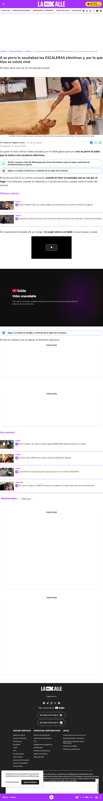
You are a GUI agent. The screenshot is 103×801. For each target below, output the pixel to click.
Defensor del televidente (43, 738)
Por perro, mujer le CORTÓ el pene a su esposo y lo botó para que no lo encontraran (56, 485)
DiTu (14, 751)
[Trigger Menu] (3, 4)
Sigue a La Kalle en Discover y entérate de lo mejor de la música (38, 170)
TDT (35, 741)
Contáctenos (38, 747)
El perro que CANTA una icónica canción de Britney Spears (45, 457)
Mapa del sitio (39, 757)
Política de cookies (70, 746)
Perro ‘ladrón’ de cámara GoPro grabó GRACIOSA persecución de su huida (52, 444)
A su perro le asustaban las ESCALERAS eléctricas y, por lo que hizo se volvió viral (65, 51)
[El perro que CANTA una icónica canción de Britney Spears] (7, 458)
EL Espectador (18, 754)
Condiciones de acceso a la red (74, 735)
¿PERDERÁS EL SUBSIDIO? (43, 11)
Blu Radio (16, 744)
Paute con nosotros (41, 754)
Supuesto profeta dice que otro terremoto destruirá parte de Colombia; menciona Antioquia (60, 218)
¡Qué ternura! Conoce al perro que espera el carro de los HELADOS (49, 471)
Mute (77, 797)
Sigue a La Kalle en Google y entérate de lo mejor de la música (37, 332)
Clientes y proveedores (42, 751)
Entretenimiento (15, 51)
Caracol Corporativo (20, 763)
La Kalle (3, 51)
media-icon (51, 797)
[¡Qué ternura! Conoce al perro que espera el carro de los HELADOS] (7, 472)
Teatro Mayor (18, 757)
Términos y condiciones (71, 749)
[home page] (51, 4)
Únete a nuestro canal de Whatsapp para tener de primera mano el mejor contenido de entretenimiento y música (49, 163)
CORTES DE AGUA (63, 11)
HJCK (15, 747)
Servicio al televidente (42, 735)
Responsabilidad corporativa (73, 738)
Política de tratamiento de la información (73, 742)
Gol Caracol (17, 741)
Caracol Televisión (19, 738)
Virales (28, 51)
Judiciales (19, 482)
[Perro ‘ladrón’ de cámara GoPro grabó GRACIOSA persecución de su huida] (7, 444)
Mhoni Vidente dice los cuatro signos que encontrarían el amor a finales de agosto (56, 204)
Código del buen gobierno (43, 744)
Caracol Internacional (21, 760)
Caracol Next (18, 766)
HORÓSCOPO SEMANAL (21, 11)
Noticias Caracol (19, 735)
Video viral (26, 499)
